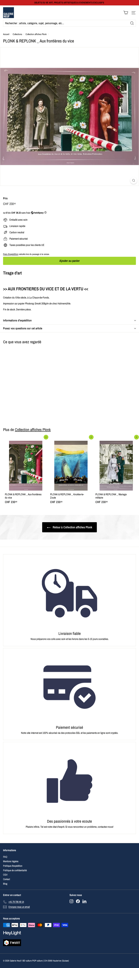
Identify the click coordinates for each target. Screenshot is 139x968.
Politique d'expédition (12, 865)
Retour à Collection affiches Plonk (72, 527)
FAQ (5, 856)
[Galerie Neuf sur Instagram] (71, 901)
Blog (5, 883)
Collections (17, 34)
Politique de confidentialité (15, 870)
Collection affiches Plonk (36, 34)
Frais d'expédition (10, 254)
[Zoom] (133, 180)
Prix (5, 198)
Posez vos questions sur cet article (22, 328)
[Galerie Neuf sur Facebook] (78, 901)
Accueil (6, 34)
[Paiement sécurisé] (69, 687)
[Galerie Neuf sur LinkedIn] (84, 901)
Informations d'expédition (17, 320)
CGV (5, 874)
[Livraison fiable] (69, 593)
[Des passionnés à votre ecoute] (69, 781)
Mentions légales (10, 861)
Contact (6, 879)
